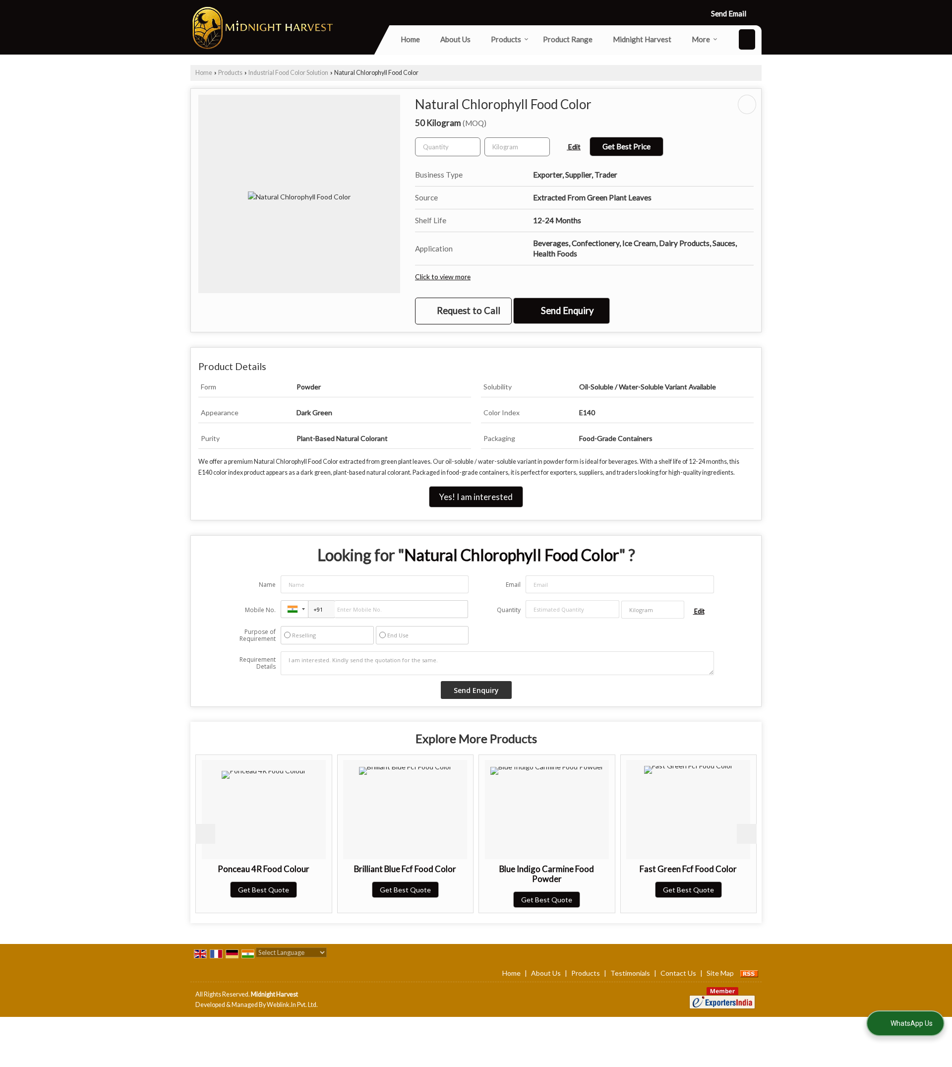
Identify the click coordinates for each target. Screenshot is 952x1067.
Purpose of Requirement (257, 635)
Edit (574, 146)
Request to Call (467, 310)
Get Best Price (626, 146)
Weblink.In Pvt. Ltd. (292, 1004)
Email (513, 584)
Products (506, 39)
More (701, 39)
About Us (455, 39)
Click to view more (443, 276)
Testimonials (630, 973)
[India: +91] (294, 609)
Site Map (720, 973)
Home (410, 39)
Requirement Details (257, 663)
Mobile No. (260, 610)
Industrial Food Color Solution (288, 72)
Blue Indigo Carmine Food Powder (546, 874)
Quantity (509, 610)
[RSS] (749, 973)
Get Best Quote (263, 889)
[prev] (205, 834)
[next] (747, 834)
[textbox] (517, 146)
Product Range (568, 39)
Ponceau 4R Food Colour (263, 869)
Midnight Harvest (642, 39)
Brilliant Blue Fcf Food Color (405, 869)
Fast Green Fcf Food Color (688, 869)
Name (267, 584)
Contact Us (678, 973)
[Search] (747, 39)
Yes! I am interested (476, 497)
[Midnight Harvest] (262, 27)
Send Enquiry (566, 310)
